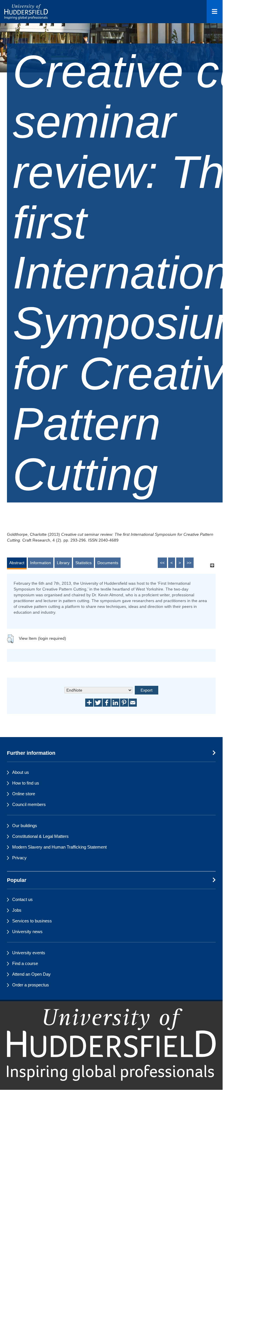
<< (162, 562)
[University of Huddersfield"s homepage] (111, 1044)
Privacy (19, 857)
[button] (10, 639)
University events (28, 952)
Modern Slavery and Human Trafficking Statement (59, 847)
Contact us (22, 899)
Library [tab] (63, 562)
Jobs (16, 910)
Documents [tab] (107, 562)
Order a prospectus (30, 984)
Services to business (32, 920)
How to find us (25, 783)
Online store (23, 793)
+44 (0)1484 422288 (35, 1092)
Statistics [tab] (83, 562)
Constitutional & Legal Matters (40, 836)
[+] (212, 565)
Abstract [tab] (16, 562)
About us (20, 772)
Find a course (25, 963)
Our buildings (24, 825)
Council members (29, 804)
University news (27, 931)
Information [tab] (40, 562)
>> (189, 562)
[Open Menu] (215, 11)
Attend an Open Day (31, 974)
